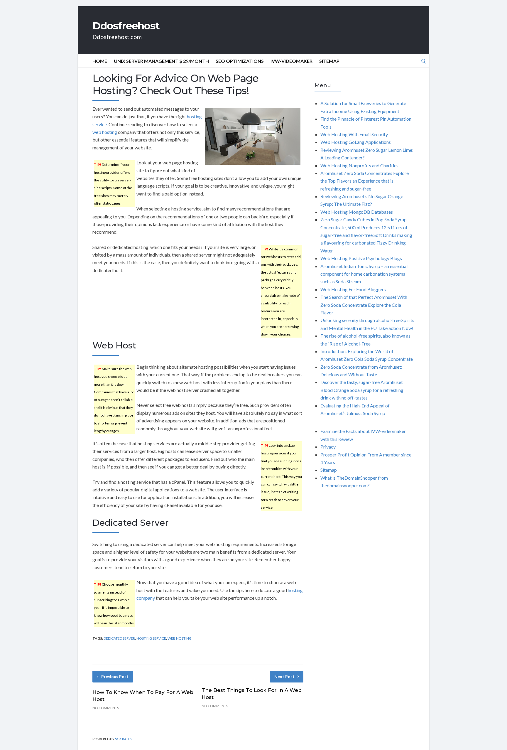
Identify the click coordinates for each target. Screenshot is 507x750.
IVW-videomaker (291, 61)
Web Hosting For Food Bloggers (353, 289)
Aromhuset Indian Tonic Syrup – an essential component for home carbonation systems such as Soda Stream (364, 273)
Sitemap (329, 61)
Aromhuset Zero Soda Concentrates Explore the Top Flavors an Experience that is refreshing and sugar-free (364, 180)
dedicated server (119, 638)
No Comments (105, 708)
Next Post (284, 676)
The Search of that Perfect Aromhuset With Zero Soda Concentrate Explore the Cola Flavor (363, 304)
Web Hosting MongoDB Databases (356, 212)
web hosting (104, 132)
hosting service (151, 638)
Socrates (123, 739)
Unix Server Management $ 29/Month (161, 61)
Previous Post (115, 676)
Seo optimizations (240, 61)
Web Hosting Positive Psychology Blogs (361, 258)
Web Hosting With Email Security (354, 134)
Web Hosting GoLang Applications (355, 142)
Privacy (328, 446)
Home (99, 61)
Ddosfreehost (126, 26)
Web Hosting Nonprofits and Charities (359, 165)
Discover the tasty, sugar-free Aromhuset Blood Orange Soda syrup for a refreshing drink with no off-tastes (361, 389)
